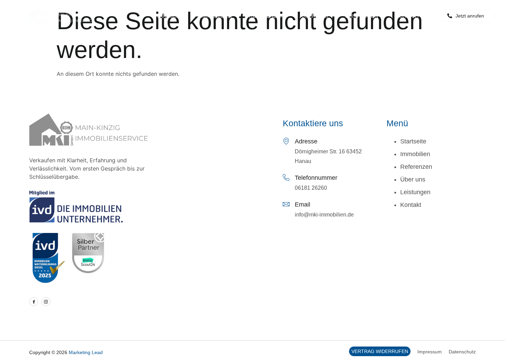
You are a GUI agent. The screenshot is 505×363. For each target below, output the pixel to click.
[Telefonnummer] (286, 177)
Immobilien (216, 16)
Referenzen (266, 16)
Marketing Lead (86, 352)
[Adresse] (286, 141)
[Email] (286, 204)
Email (302, 204)
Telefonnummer (316, 177)
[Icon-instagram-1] (45, 301)
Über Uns (314, 16)
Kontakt (407, 16)
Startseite (168, 16)
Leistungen (361, 16)
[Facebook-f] (33, 301)
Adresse (306, 141)
